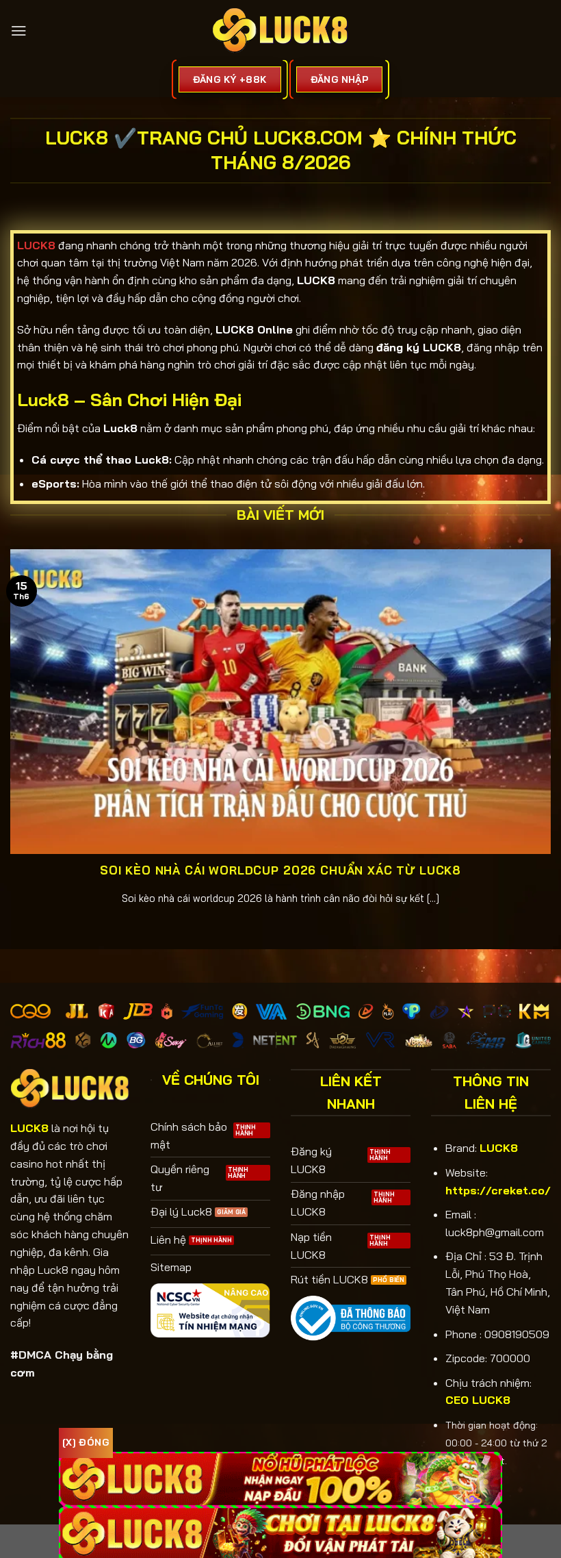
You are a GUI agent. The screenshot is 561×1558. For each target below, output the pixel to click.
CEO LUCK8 (477, 1400)
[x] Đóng (85, 1442)
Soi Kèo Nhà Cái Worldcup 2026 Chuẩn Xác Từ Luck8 (280, 870)
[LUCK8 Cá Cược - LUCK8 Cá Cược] (280, 30)
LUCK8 (499, 1148)
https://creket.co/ (498, 1190)
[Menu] (18, 30)
